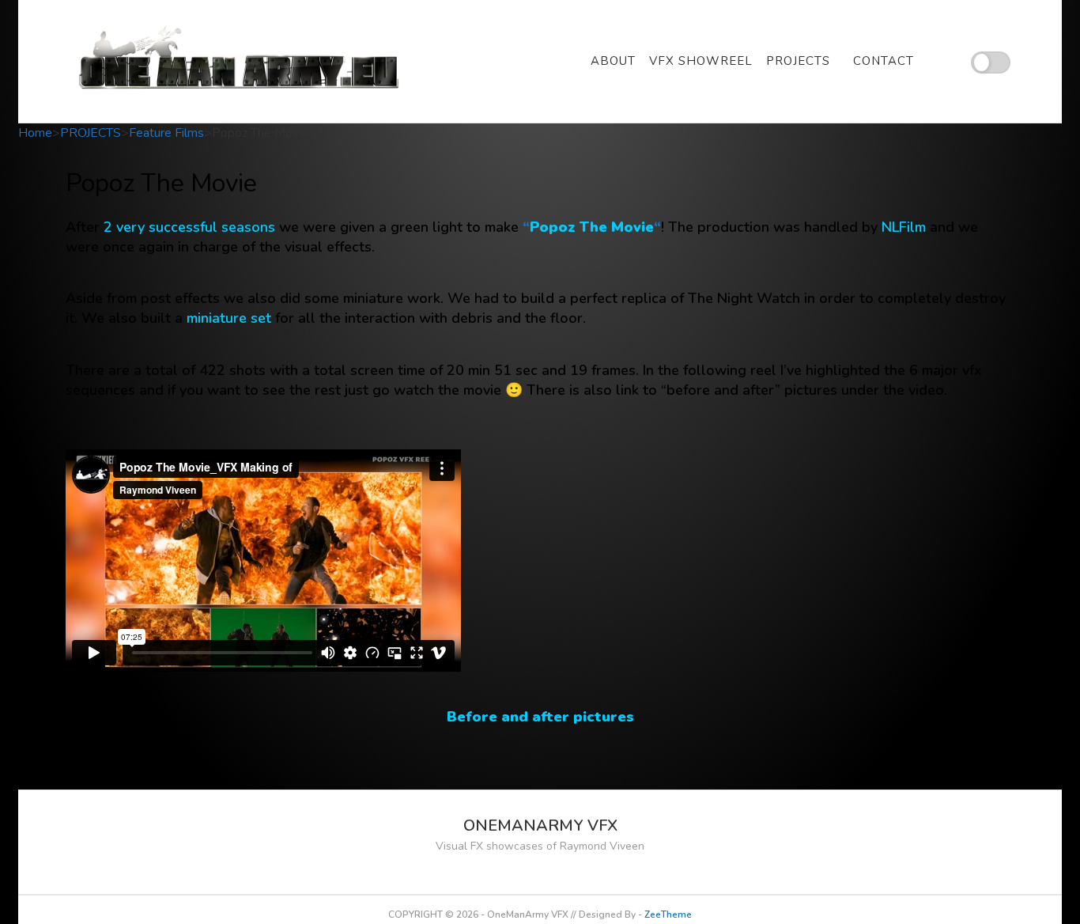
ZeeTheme (668, 914)
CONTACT (883, 61)
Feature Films (166, 133)
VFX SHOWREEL (701, 61)
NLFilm (904, 227)
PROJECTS (798, 61)
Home (35, 133)
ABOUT (613, 61)
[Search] (949, 61)
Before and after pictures (540, 716)
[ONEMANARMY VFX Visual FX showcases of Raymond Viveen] (241, 61)
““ (592, 227)
